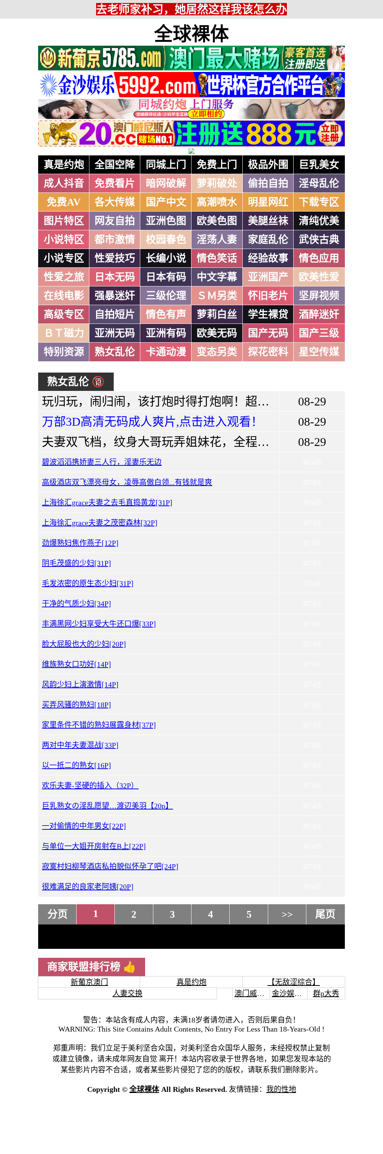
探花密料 (268, 352)
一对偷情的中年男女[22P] (84, 826)
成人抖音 (64, 183)
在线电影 (64, 295)
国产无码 (268, 333)
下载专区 (319, 202)
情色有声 (166, 314)
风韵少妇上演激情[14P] (80, 684)
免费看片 (115, 183)
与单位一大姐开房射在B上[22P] (94, 846)
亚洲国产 (268, 277)
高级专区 (64, 314)
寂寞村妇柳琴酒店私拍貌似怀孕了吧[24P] (110, 866)
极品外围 (268, 164)
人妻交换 (128, 993)
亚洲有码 (166, 333)
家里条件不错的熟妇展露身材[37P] (99, 725)
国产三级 (319, 333)
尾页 (325, 914)
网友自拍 (115, 221)
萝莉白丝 (217, 314)
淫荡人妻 (217, 239)
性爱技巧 (115, 258)
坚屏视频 (319, 295)
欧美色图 (217, 221)
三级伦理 (166, 295)
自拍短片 (115, 314)
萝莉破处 (217, 183)
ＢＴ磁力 (64, 333)
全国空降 (115, 164)
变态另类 (217, 352)
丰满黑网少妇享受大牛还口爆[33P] (99, 624)
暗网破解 (166, 183)
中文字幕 (217, 277)
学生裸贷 (268, 314)
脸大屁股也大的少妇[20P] (84, 644)
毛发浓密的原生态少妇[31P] (88, 583)
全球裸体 (191, 34)
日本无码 (115, 277)
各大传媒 (115, 202)
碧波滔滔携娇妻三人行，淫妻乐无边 (102, 462)
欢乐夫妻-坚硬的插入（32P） (90, 785)
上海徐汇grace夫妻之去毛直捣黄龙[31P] (107, 502)
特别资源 (64, 352)
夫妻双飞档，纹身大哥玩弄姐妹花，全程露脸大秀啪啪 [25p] (200, 442)
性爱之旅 (64, 277)
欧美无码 (217, 333)
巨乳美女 (319, 164)
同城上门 (166, 164)
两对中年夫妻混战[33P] (80, 745)
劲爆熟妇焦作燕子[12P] (80, 543)
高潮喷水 (217, 202)
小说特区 (64, 239)
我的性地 (281, 1089)
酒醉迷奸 (319, 314)
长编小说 (166, 258)
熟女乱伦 (115, 352)
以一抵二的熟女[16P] (76, 765)
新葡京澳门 (89, 982)
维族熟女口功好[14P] (76, 664)
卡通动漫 (166, 352)
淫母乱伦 (319, 183)
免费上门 (217, 164)
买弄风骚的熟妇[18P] (76, 705)
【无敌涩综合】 (293, 982)
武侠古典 (319, 239)
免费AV (64, 202)
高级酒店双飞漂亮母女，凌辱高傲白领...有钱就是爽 (127, 482)
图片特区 (64, 221)
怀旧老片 (268, 295)
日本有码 (166, 277)
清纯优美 (319, 221)
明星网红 (268, 202)
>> (287, 914)
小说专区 (64, 258)
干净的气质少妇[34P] (76, 603)
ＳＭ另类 (217, 295)
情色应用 (319, 258)
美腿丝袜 (268, 221)
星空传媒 (319, 352)
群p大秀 (326, 993)
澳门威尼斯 (253, 993)
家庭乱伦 (268, 239)
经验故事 (268, 258)
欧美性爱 (319, 277)
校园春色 (166, 239)
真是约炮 (64, 164)
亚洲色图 (166, 221)
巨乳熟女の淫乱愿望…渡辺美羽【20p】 (107, 806)
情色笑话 (217, 258)
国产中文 (166, 202)
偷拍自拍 (268, 183)
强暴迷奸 (115, 295)
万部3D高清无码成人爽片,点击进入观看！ (152, 421)
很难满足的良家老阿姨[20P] (88, 887)
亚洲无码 (115, 333)
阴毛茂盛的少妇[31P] (76, 563)
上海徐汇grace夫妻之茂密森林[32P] (99, 523)
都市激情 (115, 239)
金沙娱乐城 (290, 993)
